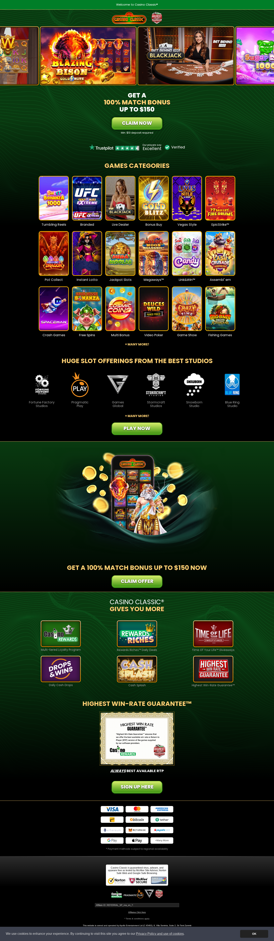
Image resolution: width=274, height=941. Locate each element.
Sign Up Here (137, 786)
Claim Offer (137, 581)
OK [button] (254, 933)
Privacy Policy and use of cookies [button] (160, 933)
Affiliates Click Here (137, 912)
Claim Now (137, 123)
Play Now (54, 201)
